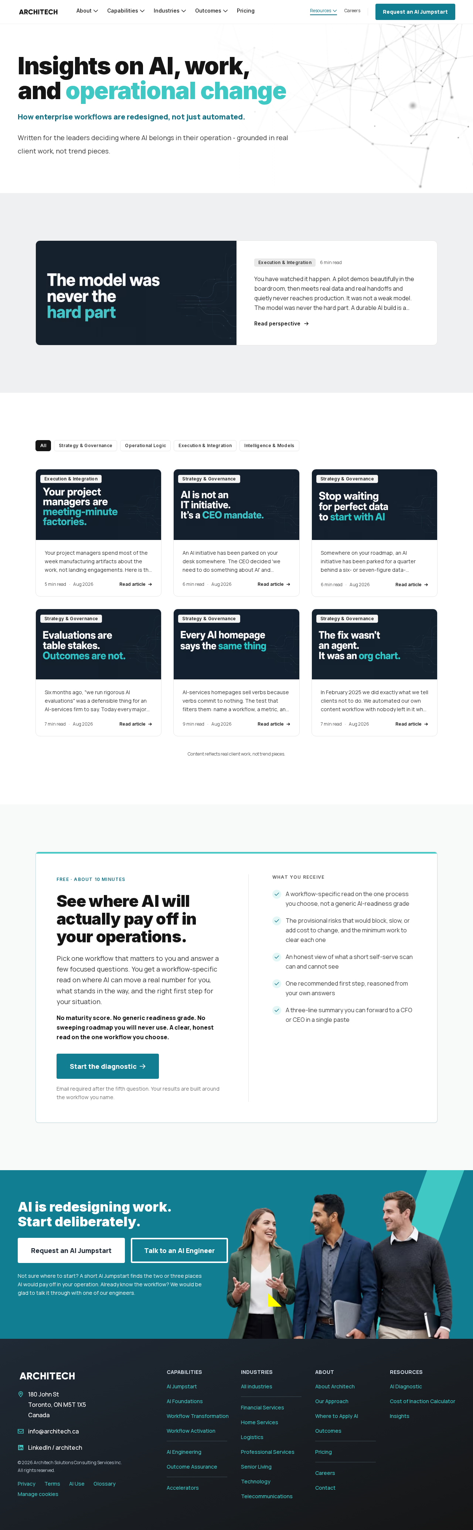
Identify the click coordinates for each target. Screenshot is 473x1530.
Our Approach (331, 1401)
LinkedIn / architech (55, 1447)
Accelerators (183, 1487)
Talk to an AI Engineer (179, 1250)
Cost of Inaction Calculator (422, 1401)
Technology (255, 1481)
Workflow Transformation (198, 1415)
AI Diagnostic (406, 1386)
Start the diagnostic (103, 1066)
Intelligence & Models (269, 445)
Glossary (104, 1483)
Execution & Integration (205, 445)
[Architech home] (38, 12)
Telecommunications (267, 1496)
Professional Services (268, 1451)
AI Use (77, 1483)
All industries (256, 1386)
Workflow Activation (191, 1430)
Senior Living (256, 1466)
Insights (399, 1415)
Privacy (26, 1483)
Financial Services (262, 1407)
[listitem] (98, 533)
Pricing (323, 1451)
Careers (325, 1472)
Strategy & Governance (85, 445)
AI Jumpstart (182, 1386)
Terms (52, 1483)
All (43, 445)
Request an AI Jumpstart (415, 11)
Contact (325, 1487)
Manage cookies (38, 1493)
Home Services (259, 1422)
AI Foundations (185, 1401)
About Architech (335, 1386)
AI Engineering (184, 1451)
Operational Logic (145, 445)
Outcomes (328, 1430)
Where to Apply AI (336, 1415)
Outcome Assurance (192, 1466)
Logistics (252, 1437)
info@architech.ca (53, 1431)
